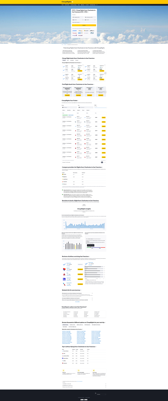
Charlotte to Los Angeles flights (81, 331)
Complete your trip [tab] (72, 324)
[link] (67, 95)
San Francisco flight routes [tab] (72, 326)
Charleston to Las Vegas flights (95, 332)
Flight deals (82, 4)
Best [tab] (68, 60)
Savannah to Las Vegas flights (95, 333)
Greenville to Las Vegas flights (81, 333)
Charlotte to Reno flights (94, 337)
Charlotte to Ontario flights (80, 332)
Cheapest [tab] (64, 60)
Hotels (79, 4)
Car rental (87, 4)
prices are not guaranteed (79, 381)
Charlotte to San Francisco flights (96, 331)
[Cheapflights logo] (66, 1)
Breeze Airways (91, 262)
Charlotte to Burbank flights (66, 343)
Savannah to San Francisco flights (67, 338)
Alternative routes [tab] (65, 324)
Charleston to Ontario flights (95, 339)
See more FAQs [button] (77, 301)
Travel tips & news (92, 4)
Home (63, 4)
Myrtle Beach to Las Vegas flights (66, 333)
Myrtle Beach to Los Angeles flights (67, 342)
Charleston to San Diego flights (95, 343)
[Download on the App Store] (86, 400)
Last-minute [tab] (72, 60)
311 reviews (68, 265)
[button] (77, 20)
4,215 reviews (69, 270)
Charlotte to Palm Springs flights (96, 338)
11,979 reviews (69, 285)
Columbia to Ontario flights (80, 339)
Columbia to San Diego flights (95, 342)
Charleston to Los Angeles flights (66, 339)
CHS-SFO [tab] (84, 204)
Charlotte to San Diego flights (66, 332)
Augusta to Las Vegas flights (81, 337)
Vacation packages (74, 4)
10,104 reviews (69, 280)
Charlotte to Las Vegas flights (66, 331)
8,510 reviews (69, 275)
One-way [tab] (77, 60)
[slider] (106, 107)
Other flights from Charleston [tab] (96, 324)
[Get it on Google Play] (82, 400)
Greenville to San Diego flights (81, 338)
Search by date (67, 4)
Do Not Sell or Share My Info (81, 397)
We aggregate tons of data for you (67, 385)
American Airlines (69, 282)
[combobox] (74, 15)
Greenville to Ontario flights (81, 343)
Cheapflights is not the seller (67, 383)
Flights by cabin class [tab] (80, 324)
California (65, 44)
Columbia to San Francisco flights (66, 337)
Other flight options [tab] (87, 324)
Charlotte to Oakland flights (81, 342)
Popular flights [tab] (65, 326)
